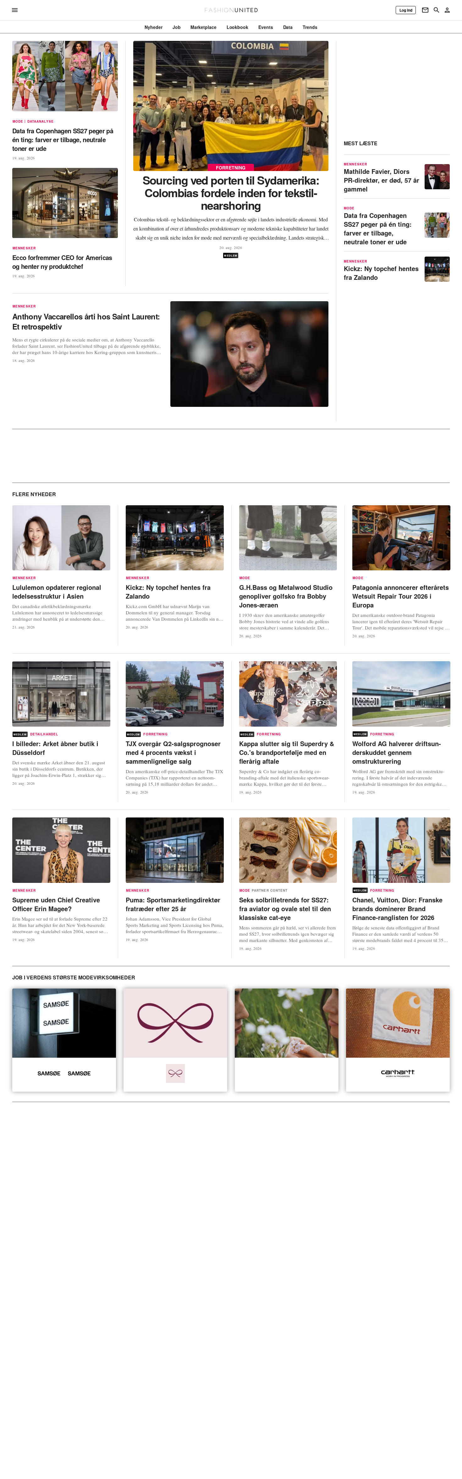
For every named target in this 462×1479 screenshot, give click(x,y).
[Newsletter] (425, 10)
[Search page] (436, 10)
